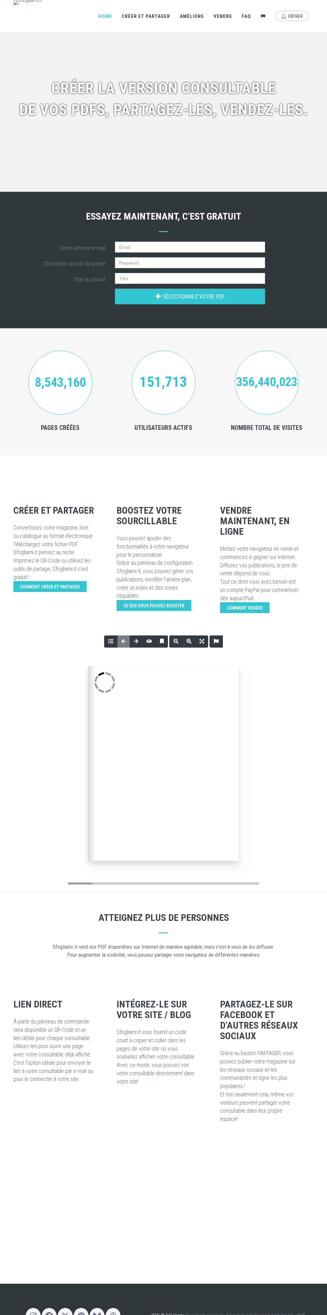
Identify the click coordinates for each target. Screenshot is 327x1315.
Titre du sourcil (89, 279)
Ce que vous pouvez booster (154, 605)
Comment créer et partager (50, 586)
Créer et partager (146, 16)
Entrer (295, 16)
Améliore (192, 16)
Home (105, 16)
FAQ (246, 16)
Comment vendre (245, 608)
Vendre (223, 16)
